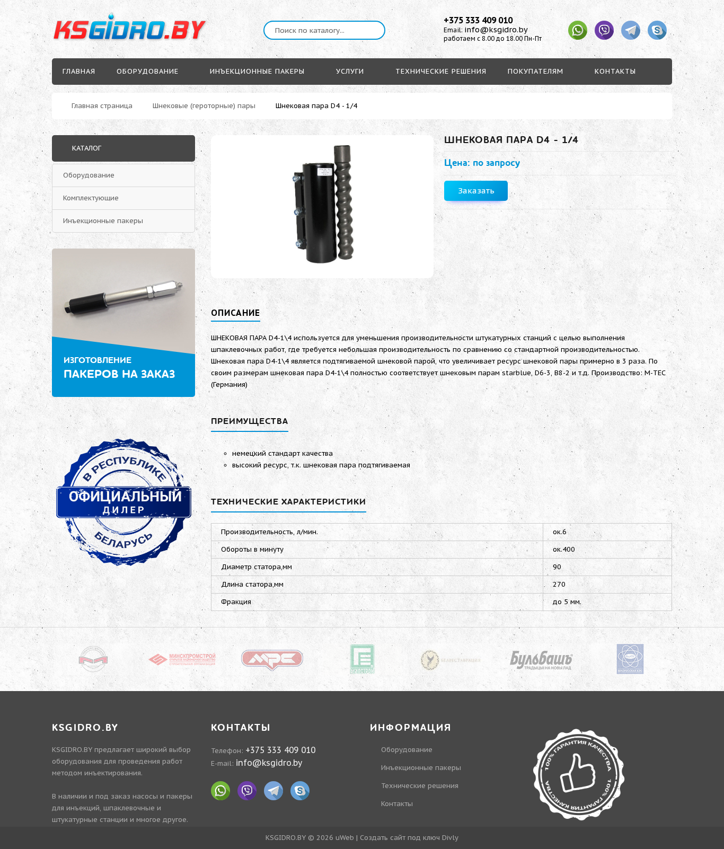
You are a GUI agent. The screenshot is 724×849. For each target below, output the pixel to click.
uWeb (344, 837)
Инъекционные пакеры (103, 220)
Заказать (476, 190)
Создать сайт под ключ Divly (409, 837)
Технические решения (419, 785)
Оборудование (88, 175)
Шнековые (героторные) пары (204, 105)
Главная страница (102, 105)
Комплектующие (91, 197)
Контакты (397, 803)
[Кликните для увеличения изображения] (322, 206)
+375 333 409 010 (478, 20)
